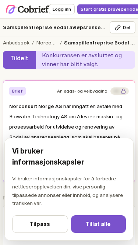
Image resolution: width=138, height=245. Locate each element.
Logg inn (62, 9)
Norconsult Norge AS (47, 43)
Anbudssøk (16, 43)
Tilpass (40, 224)
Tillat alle (98, 224)
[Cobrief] (27, 9)
